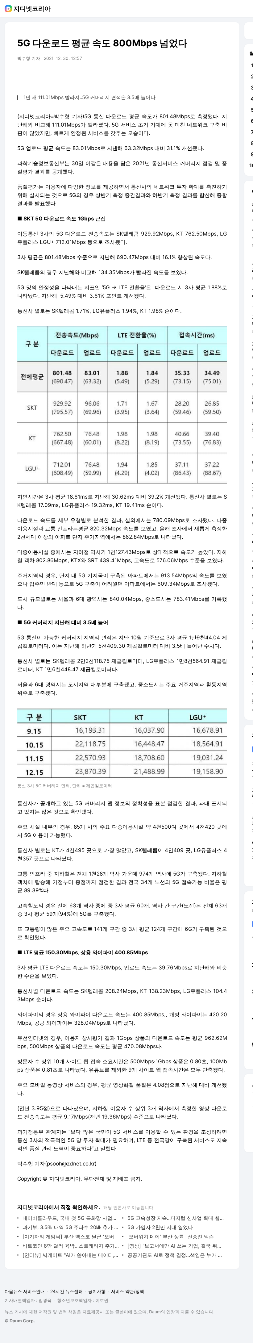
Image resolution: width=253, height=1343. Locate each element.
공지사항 (97, 1291)
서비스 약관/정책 (127, 1291)
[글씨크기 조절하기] (208, 76)
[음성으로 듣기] (184, 76)
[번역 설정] (196, 76)
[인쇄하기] (221, 76)
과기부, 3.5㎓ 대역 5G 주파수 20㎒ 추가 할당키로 (71, 1227)
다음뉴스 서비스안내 (25, 1291)
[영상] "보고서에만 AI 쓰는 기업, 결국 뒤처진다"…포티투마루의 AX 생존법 (175, 1246)
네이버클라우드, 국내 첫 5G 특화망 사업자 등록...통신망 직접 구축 (71, 1218)
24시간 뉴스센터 (66, 1291)
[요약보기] (171, 76)
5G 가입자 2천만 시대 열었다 (160, 1227)
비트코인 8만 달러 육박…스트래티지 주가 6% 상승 (71, 1246)
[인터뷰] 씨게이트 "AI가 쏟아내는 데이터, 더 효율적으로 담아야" (71, 1255)
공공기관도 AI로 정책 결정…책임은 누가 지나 (175, 1255)
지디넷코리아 (32, 9)
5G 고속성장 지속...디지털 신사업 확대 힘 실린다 (175, 1218)
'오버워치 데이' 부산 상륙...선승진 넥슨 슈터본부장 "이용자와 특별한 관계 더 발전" (175, 1236)
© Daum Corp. (20, 1320)
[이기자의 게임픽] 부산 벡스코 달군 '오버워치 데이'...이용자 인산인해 (71, 1236)
